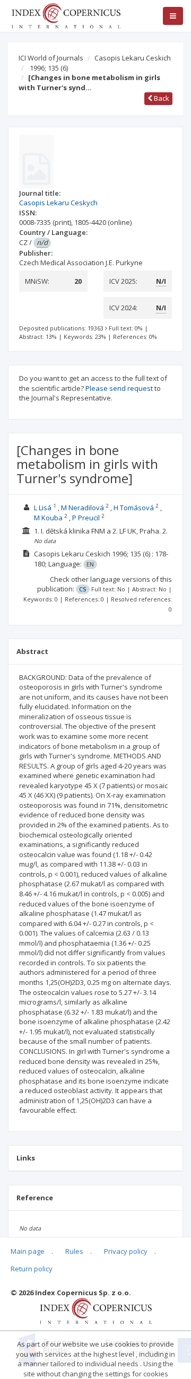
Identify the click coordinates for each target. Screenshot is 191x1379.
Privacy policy (125, 1251)
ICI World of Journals (51, 58)
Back (160, 98)
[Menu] (173, 16)
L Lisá (42, 507)
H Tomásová (134, 507)
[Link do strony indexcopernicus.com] (95, 1310)
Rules (74, 1251)
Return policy (32, 1268)
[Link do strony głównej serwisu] (66, 15)
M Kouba (48, 517)
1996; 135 (49, 68)
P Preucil (86, 517)
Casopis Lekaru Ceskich (132, 58)
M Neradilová (82, 507)
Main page (28, 1251)
